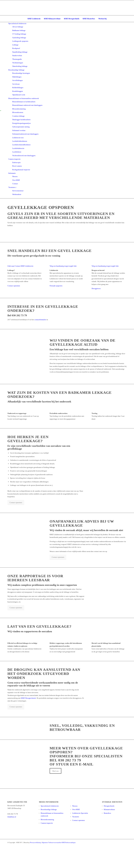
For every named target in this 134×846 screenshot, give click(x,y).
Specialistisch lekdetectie (50, 806)
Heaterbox (107, 813)
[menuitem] (34, 18)
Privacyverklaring (35, 842)
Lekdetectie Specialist (80, 813)
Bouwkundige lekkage (49, 809)
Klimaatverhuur (109, 809)
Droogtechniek (109, 806)
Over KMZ (76, 809)
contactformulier (40, 320)
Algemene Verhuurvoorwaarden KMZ (53, 842)
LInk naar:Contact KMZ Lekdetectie (20, 266)
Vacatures (75, 817)
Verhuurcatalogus (70, 842)
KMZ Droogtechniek (28, 698)
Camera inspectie (47, 823)
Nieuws (74, 806)
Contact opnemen (13, 286)
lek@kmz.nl (11, 817)
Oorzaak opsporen (56, 286)
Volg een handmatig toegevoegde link (63, 266)
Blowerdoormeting (47, 820)
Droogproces (96, 288)
